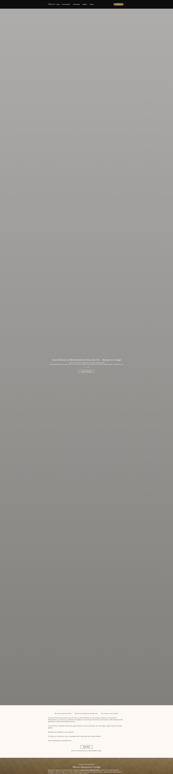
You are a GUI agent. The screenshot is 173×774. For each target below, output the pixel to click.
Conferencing (76, 4)
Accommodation (66, 4)
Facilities (84, 4)
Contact (92, 4)
